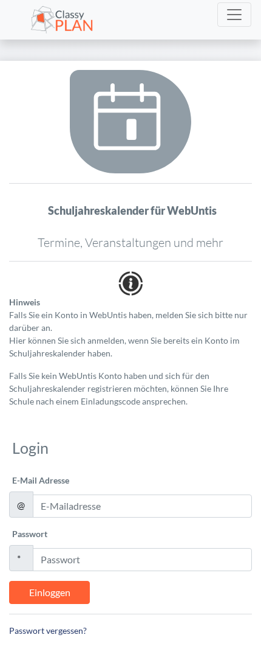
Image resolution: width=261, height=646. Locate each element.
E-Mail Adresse (40, 480)
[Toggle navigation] (234, 14)
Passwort (29, 534)
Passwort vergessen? (48, 630)
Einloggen (49, 592)
